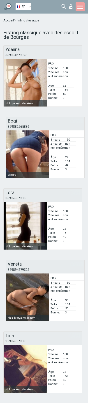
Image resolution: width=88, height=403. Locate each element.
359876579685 (16, 198)
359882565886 (18, 127)
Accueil (8, 20)
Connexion (71, 5)
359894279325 (16, 55)
